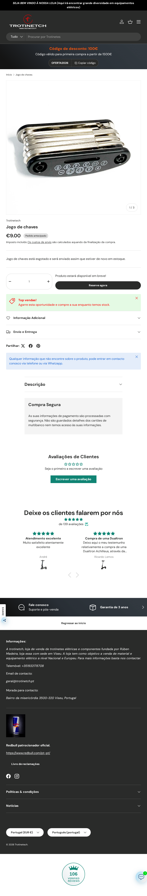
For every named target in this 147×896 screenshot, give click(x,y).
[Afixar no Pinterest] (38, 346)
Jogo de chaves (24, 75)
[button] (130, 22)
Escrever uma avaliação (73, 479)
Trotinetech (13, 220)
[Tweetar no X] (23, 346)
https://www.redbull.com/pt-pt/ (28, 753)
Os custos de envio (39, 242)
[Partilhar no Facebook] (30, 346)
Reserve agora (98, 285)
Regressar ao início (73, 623)
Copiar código (87, 63)
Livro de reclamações (25, 764)
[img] (73, 519)
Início (9, 75)
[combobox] (73, 37)
